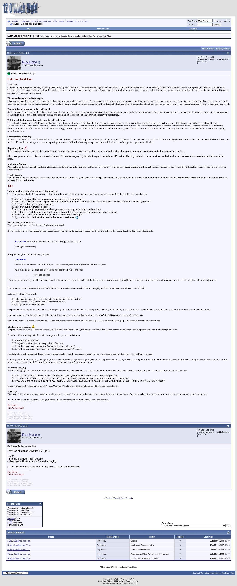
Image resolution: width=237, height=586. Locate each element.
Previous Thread (112, 498)
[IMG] (9, 523)
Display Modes (223, 49)
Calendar (193, 29)
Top (232, 573)
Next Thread (126, 498)
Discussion (59, 21)
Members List (103, 29)
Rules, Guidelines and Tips (18, 541)
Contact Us (198, 573)
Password (191, 24)
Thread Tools (208, 49)
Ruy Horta (29, 62)
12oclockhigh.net (212, 573)
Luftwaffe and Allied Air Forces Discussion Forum (31, 21)
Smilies (10, 521)
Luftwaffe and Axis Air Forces (78, 21)
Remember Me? (223, 21)
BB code (11, 519)
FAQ (29, 29)
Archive (225, 573)
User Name (192, 21)
